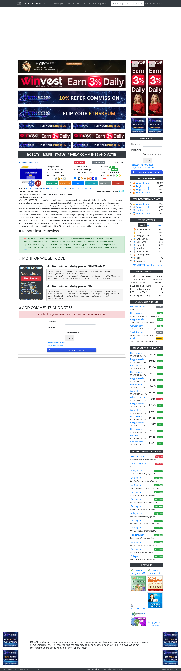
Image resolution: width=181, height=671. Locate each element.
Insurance (104, 183)
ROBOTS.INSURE (28, 162)
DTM (35, 188)
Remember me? (73, 332)
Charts (78, 183)
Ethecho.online (143, 192)
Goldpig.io (136, 477)
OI (78, 188)
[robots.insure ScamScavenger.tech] (85, 178)
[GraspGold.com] (155, 600)
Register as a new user (55, 342)
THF (44, 188)
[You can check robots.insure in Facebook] (119, 191)
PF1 (91, 188)
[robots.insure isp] (79, 178)
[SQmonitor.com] (155, 583)
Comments (52, 183)
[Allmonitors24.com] (88, 178)
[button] (29, 250)
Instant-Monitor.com (35, 3)
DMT (73, 188)
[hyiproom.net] (138, 618)
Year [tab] (159, 225)
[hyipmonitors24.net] (90, 178)
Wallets (91, 183)
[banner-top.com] (155, 624)
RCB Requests (99, 3)
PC (48, 188)
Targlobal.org (142, 186)
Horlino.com (142, 210)
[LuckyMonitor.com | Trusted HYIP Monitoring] (138, 583)
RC (69, 188)
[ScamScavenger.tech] (138, 607)
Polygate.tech (142, 189)
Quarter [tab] (150, 225)
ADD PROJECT (58, 3)
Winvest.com (142, 183)
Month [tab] (142, 225)
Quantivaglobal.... (139, 463)
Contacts (85, 3)
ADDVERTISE (73, 3)
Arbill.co (134, 338)
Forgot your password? (56, 345)
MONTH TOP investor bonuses (148, 265)
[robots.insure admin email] (75, 178)
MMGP (28, 188)
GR (57, 188)
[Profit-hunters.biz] (155, 571)
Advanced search (153, 3)
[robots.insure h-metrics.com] (82, 178)
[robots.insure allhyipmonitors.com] (99, 178)
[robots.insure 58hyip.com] (96, 178)
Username (52, 321)
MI (65, 188)
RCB (118, 183)
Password (51, 327)
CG (39, 188)
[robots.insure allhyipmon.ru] (93, 178)
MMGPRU (84, 188)
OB (61, 188)
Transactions (65, 183)
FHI (52, 188)
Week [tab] (134, 225)
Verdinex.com (137, 456)
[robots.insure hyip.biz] (103, 178)
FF (95, 188)
